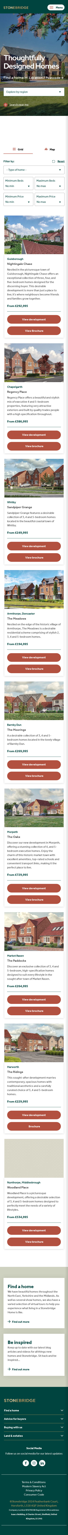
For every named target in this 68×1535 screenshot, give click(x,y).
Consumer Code (34, 1494)
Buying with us (13, 1427)
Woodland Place (18, 1187)
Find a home (11, 1410)
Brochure (34, 1126)
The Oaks (13, 837)
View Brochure (34, 330)
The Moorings (16, 730)
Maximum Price (45, 196)
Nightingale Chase (19, 264)
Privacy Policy (34, 1490)
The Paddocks (16, 961)
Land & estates (13, 1435)
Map (52, 149)
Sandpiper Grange (19, 507)
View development (34, 319)
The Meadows (16, 618)
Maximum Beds (45, 180)
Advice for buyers (15, 1419)
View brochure (34, 446)
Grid (20, 149)
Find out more (20, 1321)
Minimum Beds (14, 180)
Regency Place (17, 392)
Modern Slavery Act (34, 1486)
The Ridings (15, 1072)
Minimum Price (14, 196)
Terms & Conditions (34, 1482)
